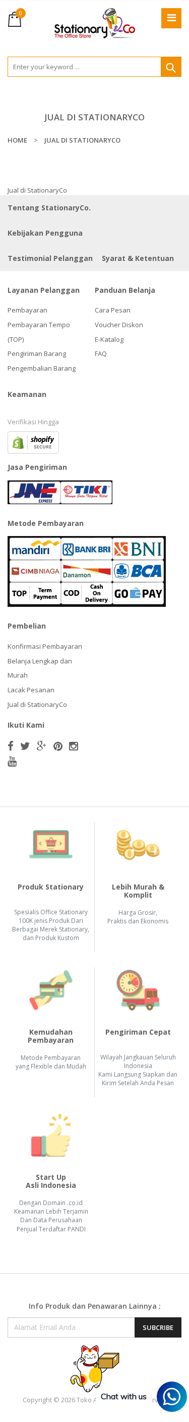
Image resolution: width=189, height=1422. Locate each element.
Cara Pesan (113, 310)
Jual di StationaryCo (37, 704)
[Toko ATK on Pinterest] (57, 745)
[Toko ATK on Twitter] (25, 745)
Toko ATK (91, 1399)
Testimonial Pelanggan (50, 258)
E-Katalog (109, 339)
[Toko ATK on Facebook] (11, 745)
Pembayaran (27, 310)
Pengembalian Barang (42, 368)
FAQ (101, 353)
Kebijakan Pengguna (45, 233)
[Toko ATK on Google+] (42, 745)
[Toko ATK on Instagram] (73, 745)
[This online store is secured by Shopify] (33, 442)
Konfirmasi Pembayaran (45, 646)
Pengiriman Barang (37, 353)
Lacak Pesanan (31, 689)
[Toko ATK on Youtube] (12, 761)
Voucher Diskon (119, 324)
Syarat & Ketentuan (138, 258)
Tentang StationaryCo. (49, 207)
